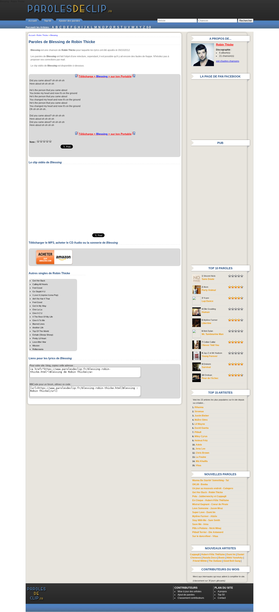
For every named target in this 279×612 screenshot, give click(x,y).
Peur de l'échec (210, 378)
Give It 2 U (37, 313)
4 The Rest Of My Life (42, 317)
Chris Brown (202, 453)
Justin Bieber (202, 415)
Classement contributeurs (191, 598)
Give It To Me (38, 320)
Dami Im (231, 554)
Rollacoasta (37, 349)
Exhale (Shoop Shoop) (42, 335)
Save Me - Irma (200, 524)
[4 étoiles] (47, 141)
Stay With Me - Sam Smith (206, 520)
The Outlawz (215, 561)
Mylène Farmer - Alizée (204, 516)
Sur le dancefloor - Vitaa (205, 536)
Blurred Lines (38, 324)
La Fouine (201, 457)
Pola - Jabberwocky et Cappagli (209, 496)
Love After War (39, 342)
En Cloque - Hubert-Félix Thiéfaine (210, 500)
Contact (222, 598)
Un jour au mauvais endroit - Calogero (212, 488)
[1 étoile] (38, 141)
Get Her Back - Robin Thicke (207, 492)
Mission (35, 345)
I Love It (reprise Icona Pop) (45, 295)
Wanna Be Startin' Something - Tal (210, 480)
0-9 (149, 27)
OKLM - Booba (200, 484)
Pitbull (198, 432)
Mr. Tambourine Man (212, 334)
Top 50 (47, 21)
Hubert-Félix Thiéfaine (213, 554)
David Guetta (202, 428)
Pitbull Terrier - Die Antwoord (207, 532)
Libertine (206, 323)
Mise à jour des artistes (189, 591)
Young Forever (210, 356)
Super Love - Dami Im (203, 512)
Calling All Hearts (40, 284)
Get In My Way (39, 306)
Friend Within (200, 561)
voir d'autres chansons (227, 61)
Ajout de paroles (186, 594)
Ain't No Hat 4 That (41, 299)
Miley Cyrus (201, 436)
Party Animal (209, 290)
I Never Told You (210, 345)
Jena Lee (200, 448)
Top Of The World (40, 331)
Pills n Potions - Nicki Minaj (206, 528)
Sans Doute (208, 279)
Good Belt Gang (231, 561)
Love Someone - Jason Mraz (207, 508)
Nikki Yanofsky (235, 557)
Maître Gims (201, 420)
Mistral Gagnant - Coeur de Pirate (210, 504)
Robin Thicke (224, 44)
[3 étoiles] (44, 141)
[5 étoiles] (50, 141)
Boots (221, 557)
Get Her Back (38, 281)
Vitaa (198, 465)
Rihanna (199, 407)
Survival (206, 367)
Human (206, 312)
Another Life (37, 327)
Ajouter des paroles (69, 21)
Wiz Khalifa (202, 461)
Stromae (199, 411)
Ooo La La (37, 309)
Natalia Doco (210, 557)
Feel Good (37, 288)
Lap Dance (207, 301)
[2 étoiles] (41, 141)
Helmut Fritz (201, 440)
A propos (222, 591)
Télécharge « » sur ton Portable (105, 76)
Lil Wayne (200, 424)
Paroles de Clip (70, 13)
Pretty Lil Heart (39, 338)
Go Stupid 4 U (38, 291)
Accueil (32, 21)
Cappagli (194, 554)
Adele (199, 444)
